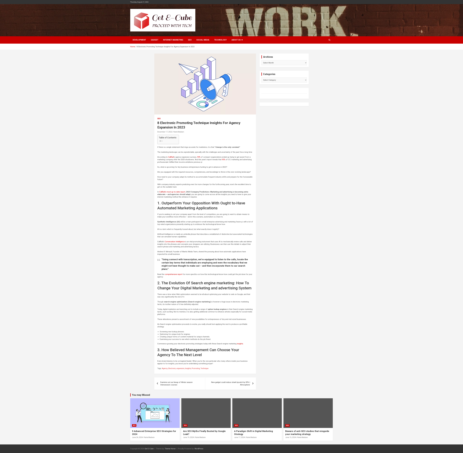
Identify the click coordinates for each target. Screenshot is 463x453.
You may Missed (141, 394)
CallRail (171, 157)
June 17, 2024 (239, 437)
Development (139, 40)
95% (223, 159)
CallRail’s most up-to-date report (172, 192)
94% (198, 157)
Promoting (196, 368)
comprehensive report (173, 274)
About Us (236, 40)
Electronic (172, 368)
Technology (220, 40)
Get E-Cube (149, 449)
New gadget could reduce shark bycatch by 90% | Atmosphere (230, 383)
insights (240, 344)
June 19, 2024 (188, 437)
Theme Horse (170, 449)
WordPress (198, 449)
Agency (165, 368)
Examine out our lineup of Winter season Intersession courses (176, 383)
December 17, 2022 (164, 132)
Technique (204, 368)
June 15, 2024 (290, 437)
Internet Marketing (173, 40)
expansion (180, 368)
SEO (190, 40)
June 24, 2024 (137, 437)
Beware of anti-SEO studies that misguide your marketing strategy (307, 433)
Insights (188, 368)
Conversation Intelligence (175, 242)
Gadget (154, 40)
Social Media (202, 40)
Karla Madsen (179, 132)
